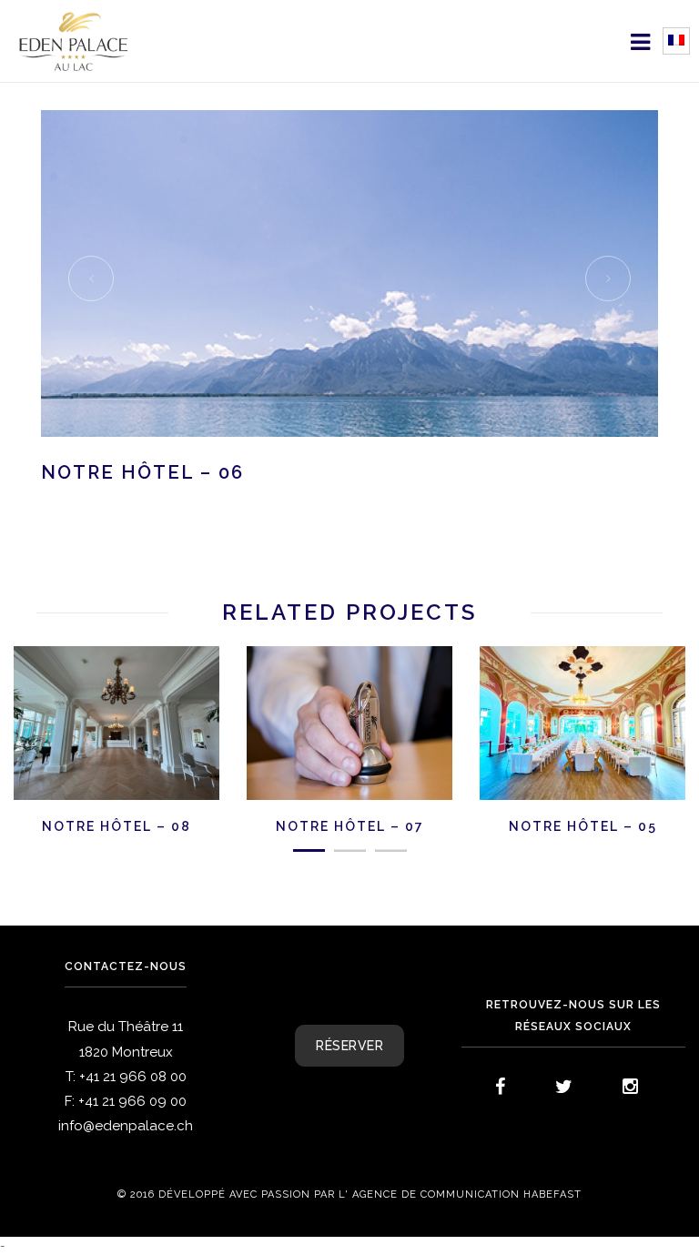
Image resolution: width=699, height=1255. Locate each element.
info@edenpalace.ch (125, 1126)
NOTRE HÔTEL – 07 (350, 826)
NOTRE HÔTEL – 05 (583, 826)
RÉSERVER (349, 1045)
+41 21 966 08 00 (133, 1076)
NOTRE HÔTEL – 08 (116, 826)
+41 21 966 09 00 (132, 1101)
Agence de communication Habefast (467, 1194)
